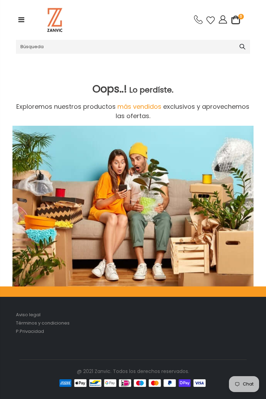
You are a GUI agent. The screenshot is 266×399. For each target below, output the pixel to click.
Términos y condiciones (43, 323)
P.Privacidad (30, 331)
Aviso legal (28, 314)
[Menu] (21, 20)
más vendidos (140, 106)
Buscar (242, 47)
